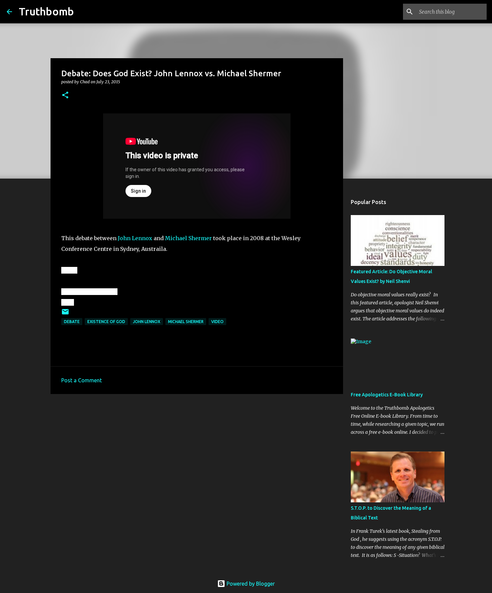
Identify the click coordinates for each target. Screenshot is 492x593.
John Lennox (135, 238)
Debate (72, 321)
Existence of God (106, 321)
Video (217, 321)
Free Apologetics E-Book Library (387, 394)
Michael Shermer (188, 238)
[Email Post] (65, 314)
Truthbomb (46, 11)
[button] (65, 95)
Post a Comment (81, 380)
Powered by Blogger (250, 584)
